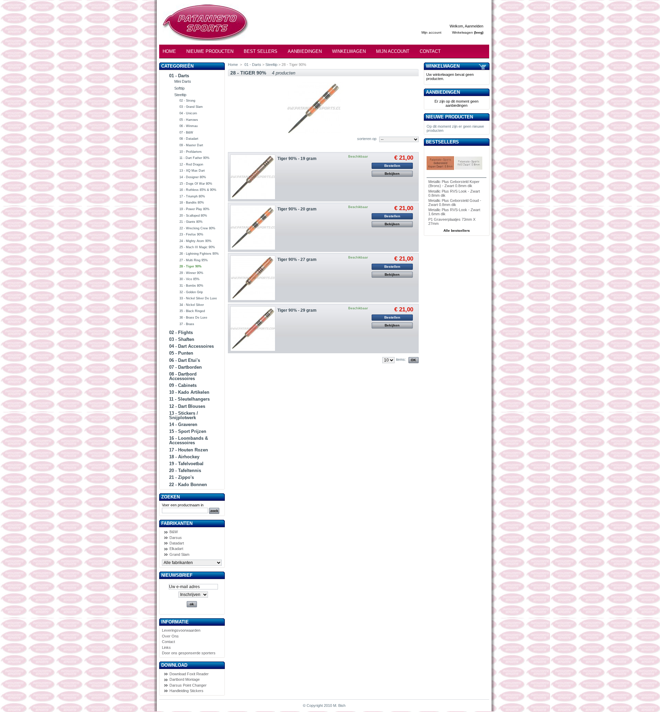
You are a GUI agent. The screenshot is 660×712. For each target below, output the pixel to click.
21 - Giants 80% (190, 221)
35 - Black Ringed (192, 311)
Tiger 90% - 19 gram (297, 158)
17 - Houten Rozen (188, 449)
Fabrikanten (176, 523)
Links (166, 647)
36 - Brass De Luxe (193, 317)
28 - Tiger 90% (190, 266)
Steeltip (180, 95)
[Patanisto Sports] (201, 26)
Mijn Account (392, 51)
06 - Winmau (188, 126)
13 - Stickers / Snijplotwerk (183, 415)
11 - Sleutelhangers (189, 399)
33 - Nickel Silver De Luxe (198, 298)
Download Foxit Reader (189, 674)
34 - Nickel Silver (191, 305)
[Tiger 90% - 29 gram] (252, 328)
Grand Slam (179, 554)
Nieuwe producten (449, 116)
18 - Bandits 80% (191, 202)
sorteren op (366, 139)
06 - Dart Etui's (184, 360)
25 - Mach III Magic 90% (197, 247)
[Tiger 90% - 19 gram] (252, 176)
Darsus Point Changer (188, 685)
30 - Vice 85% (189, 279)
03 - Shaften (181, 339)
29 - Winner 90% (191, 273)
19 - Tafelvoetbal (186, 463)
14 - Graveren (183, 424)
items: (401, 359)
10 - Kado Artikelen (189, 392)
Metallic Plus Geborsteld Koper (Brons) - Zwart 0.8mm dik (454, 184)
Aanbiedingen (305, 51)
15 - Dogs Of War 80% (195, 183)
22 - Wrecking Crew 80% (197, 228)
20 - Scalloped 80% (193, 215)
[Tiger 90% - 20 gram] (252, 227)
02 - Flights (181, 332)
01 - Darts (179, 75)
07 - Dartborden (185, 367)
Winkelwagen (462, 32)
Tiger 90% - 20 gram (297, 209)
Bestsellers (442, 142)
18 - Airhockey (184, 456)
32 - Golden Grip (191, 292)
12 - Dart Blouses (187, 406)
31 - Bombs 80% (191, 285)
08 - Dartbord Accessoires (183, 376)
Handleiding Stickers (186, 691)
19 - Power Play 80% (194, 209)
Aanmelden (474, 26)
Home (169, 51)
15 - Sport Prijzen (187, 431)
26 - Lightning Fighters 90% (199, 253)
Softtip (179, 88)
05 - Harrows (188, 120)
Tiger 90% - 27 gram (297, 259)
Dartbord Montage (184, 679)
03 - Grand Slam (191, 106)
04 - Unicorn (188, 113)
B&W (173, 532)
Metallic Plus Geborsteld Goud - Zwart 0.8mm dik (454, 202)
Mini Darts (182, 81)
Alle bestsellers (456, 230)
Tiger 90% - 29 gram (297, 310)
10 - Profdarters (190, 151)
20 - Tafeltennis (185, 470)
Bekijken (392, 173)
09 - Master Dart (191, 145)
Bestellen (392, 166)
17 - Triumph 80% (192, 196)
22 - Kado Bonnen (188, 484)
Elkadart (176, 549)
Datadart (176, 543)
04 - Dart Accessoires (191, 346)
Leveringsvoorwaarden (181, 630)
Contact (430, 51)
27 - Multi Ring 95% (193, 260)
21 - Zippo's (181, 477)
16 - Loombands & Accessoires (188, 440)
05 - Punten (181, 353)
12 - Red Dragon (191, 164)
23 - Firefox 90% (191, 234)
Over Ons (170, 636)
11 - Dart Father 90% (194, 158)
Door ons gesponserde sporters (189, 653)
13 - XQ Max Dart (192, 170)
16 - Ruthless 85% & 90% (197, 190)
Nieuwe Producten (209, 51)
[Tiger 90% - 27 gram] (252, 277)
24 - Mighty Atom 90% (195, 241)
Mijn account (431, 32)
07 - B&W (186, 132)
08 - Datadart (188, 138)
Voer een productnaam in (183, 505)
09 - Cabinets (183, 385)
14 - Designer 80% (192, 177)
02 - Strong (187, 100)
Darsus (175, 538)
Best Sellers (260, 51)
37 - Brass (186, 324)
